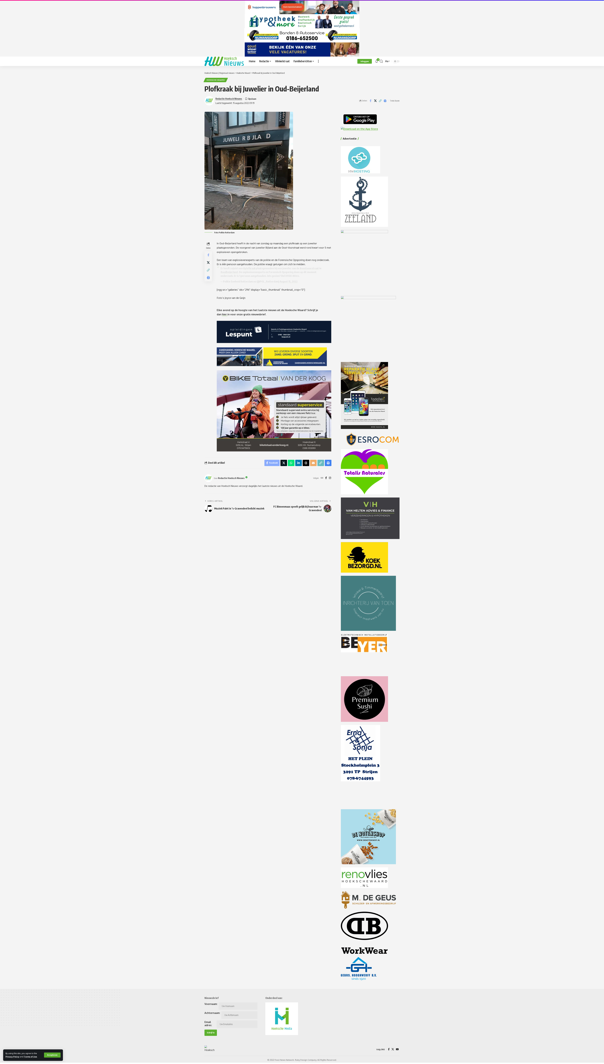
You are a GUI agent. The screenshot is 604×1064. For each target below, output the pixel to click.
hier (224, 314)
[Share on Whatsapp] (291, 463)
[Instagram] (330, 478)
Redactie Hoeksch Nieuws (228, 98)
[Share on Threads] (306, 463)
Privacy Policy (12, 1056)
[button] (52, 1055)
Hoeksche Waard (216, 80)
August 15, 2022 (289, 281)
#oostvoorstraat (309, 268)
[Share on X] (375, 100)
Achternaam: (212, 1012)
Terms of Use (30, 1056)
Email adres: (208, 1023)
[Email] (313, 463)
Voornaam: (211, 1004)
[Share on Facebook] (370, 100)
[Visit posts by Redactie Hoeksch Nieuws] (208, 478)
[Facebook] (326, 478)
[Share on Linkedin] (298, 463)
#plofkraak (249, 268)
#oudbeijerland (229, 272)
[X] (393, 1049)
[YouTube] (397, 1049)
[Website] (322, 478)
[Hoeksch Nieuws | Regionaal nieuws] (224, 61)
